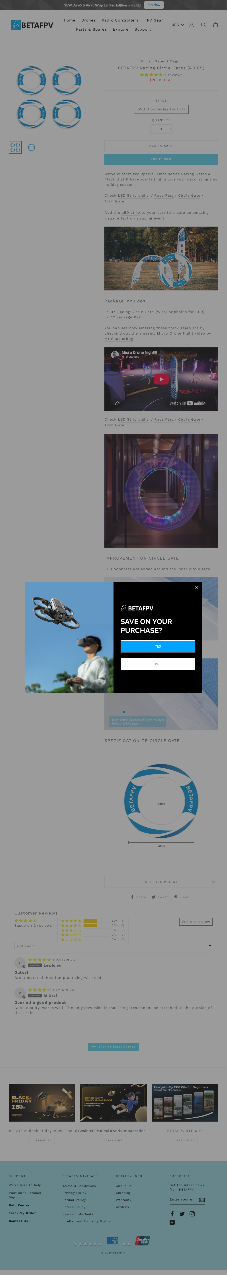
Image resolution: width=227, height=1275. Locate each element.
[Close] (197, 587)
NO (157, 663)
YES (158, 646)
